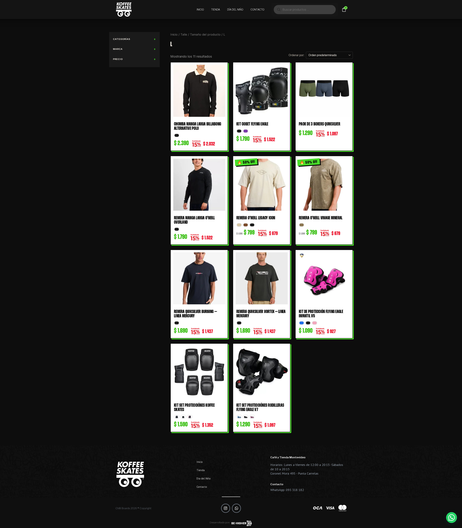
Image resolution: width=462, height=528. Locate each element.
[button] (451, 517)
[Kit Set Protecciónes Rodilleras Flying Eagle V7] (261, 372)
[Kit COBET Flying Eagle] (261, 90)
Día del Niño (235, 9)
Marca (118, 48)
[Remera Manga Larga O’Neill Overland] (199, 184)
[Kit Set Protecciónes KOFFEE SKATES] (199, 372)
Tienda (215, 9)
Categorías (121, 39)
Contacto (257, 9)
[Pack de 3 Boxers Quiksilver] (324, 90)
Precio (118, 59)
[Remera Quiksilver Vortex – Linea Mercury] (261, 278)
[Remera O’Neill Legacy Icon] (261, 184)
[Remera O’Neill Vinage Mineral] (324, 184)
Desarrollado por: (220, 522)
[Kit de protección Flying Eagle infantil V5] (324, 278)
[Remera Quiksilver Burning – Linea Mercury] (199, 278)
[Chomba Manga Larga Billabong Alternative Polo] (199, 90)
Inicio (200, 9)
